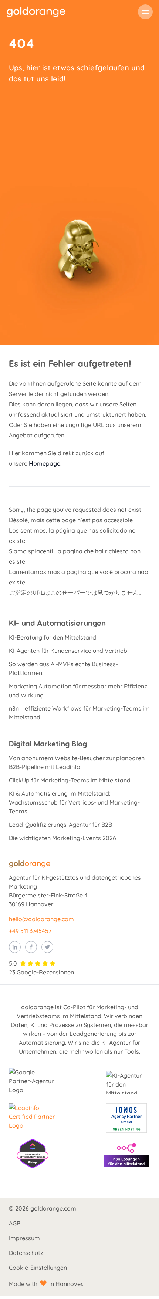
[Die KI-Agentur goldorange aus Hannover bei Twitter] (47, 947)
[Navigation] (145, 11)
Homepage (44, 463)
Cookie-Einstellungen (38, 1267)
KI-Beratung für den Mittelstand (52, 637)
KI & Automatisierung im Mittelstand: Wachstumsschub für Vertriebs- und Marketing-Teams (74, 802)
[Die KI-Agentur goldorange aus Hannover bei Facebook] (31, 947)
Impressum (24, 1238)
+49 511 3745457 (30, 930)
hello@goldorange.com (41, 919)
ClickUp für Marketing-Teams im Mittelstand (70, 780)
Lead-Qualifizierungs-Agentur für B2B (60, 824)
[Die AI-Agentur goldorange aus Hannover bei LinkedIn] (15, 947)
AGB (14, 1223)
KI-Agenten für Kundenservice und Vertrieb (68, 650)
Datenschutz (26, 1252)
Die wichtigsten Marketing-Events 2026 (62, 838)
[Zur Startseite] (35, 11)
